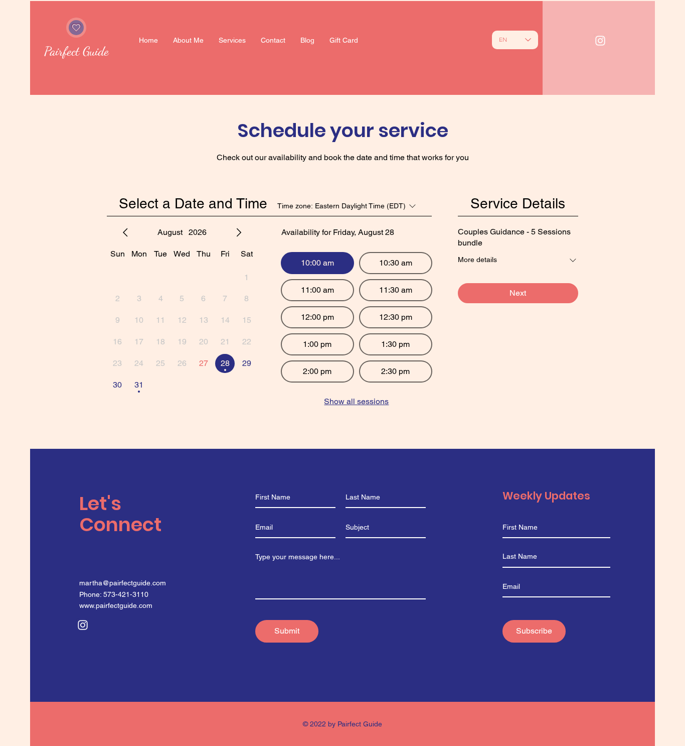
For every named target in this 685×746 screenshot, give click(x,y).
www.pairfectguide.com (115, 605)
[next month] (239, 232)
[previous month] (125, 232)
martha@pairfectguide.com (122, 583)
